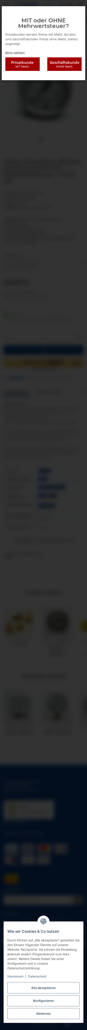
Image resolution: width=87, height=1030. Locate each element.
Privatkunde (22, 64)
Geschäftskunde (64, 64)
